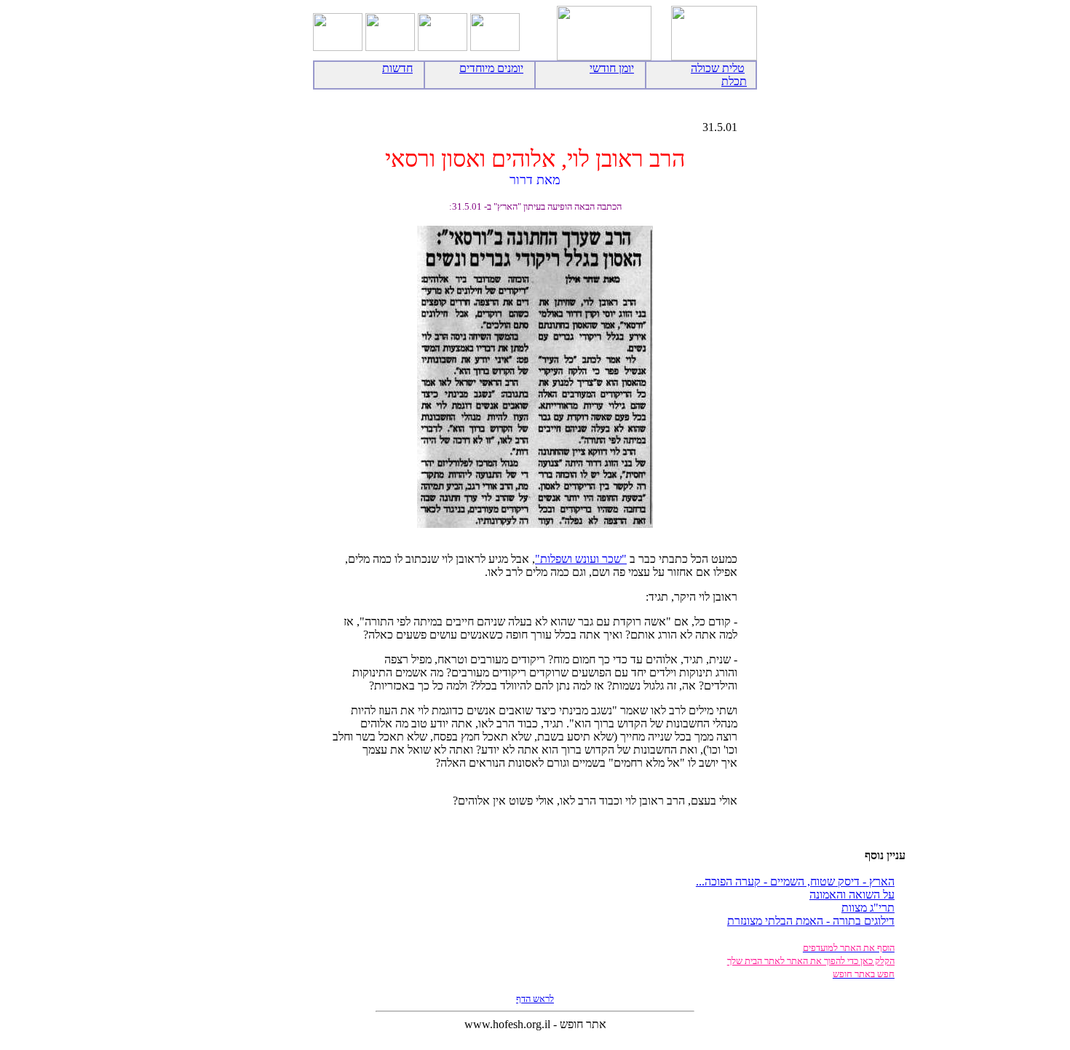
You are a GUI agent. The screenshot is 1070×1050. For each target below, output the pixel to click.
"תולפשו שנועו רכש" (581, 559)
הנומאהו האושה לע (852, 894)
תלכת (734, 81)
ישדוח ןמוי (612, 68)
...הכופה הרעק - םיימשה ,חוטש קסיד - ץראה (795, 881)
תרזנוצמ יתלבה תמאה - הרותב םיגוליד (811, 921)
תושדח (397, 68)
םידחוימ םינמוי (491, 68)
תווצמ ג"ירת (868, 907)
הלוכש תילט (718, 68)
